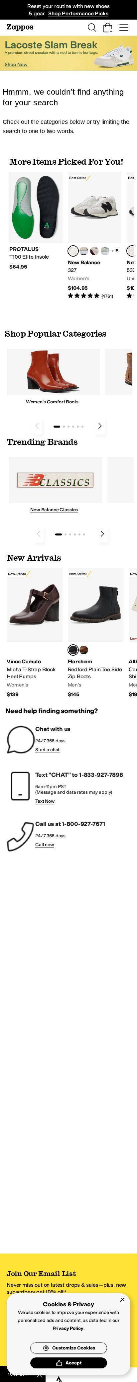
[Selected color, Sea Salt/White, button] (73, 251)
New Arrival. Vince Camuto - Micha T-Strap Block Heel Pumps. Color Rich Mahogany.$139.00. (35, 633)
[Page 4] (73, 427)
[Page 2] (64, 427)
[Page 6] (82, 427)
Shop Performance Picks (78, 13)
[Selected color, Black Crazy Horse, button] (73, 650)
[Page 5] (78, 427)
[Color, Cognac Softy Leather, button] (83, 650)
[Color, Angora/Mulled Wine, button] (94, 251)
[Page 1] (57, 427)
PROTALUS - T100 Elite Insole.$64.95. (36, 221)
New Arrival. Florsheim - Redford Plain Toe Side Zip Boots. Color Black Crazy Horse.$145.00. (96, 633)
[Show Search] (91, 27)
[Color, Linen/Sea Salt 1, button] (83, 251)
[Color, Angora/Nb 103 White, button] (105, 251)
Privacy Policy (68, 1328)
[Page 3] (68, 427)
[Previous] (37, 426)
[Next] (100, 426)
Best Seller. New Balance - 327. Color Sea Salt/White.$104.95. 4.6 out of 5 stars (94, 236)
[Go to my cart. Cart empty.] (107, 27)
